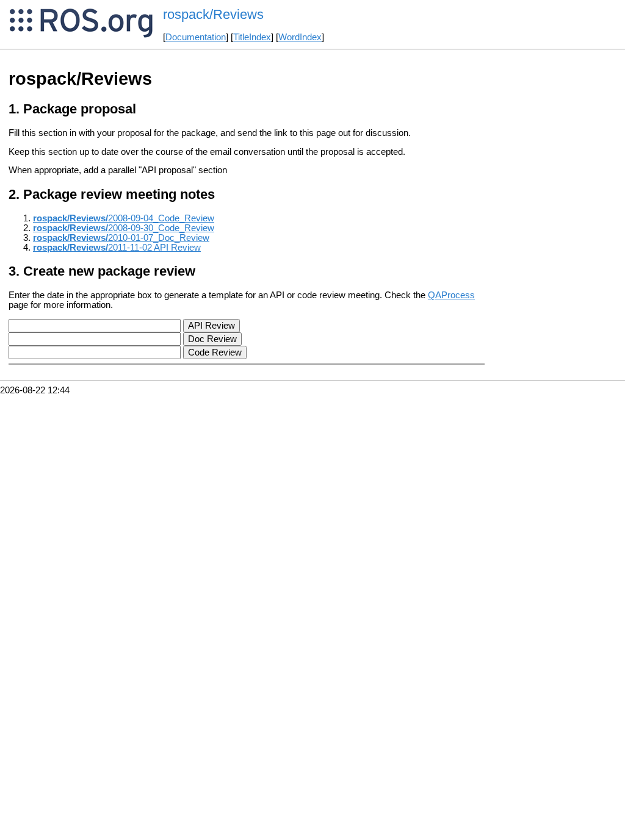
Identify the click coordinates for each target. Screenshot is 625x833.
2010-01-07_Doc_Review (121, 238)
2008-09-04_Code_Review (123, 218)
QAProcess (451, 295)
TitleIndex (252, 37)
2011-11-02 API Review (117, 247)
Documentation (195, 37)
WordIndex (300, 37)
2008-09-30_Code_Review (123, 228)
